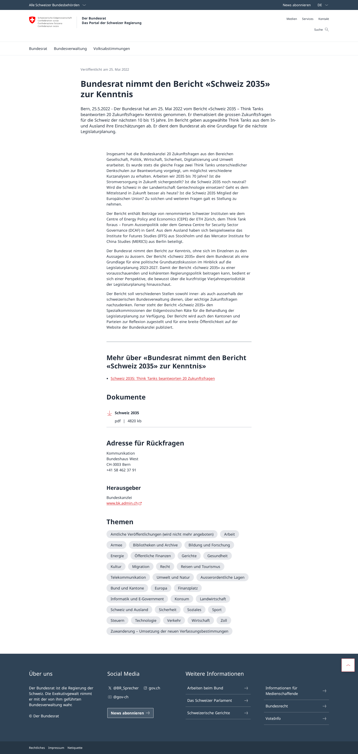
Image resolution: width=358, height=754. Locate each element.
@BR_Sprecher (126, 687)
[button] (38, 48)
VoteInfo (273, 718)
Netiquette (75, 748)
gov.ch (154, 687)
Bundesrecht (277, 705)
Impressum (56, 748)
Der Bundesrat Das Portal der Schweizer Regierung (112, 20)
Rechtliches (37, 748)
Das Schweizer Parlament (209, 700)
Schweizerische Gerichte (208, 712)
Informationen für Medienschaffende (282, 690)
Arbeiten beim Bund (205, 687)
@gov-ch (120, 696)
